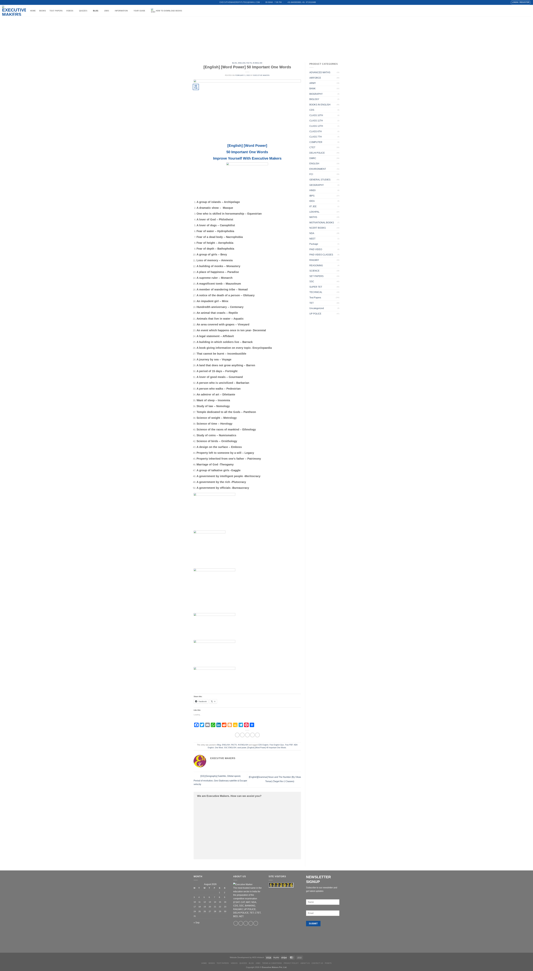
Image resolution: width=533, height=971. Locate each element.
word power (241, 748)
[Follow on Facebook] (498, 2)
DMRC (312, 158)
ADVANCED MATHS (319, 72)
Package (313, 244)
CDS (311, 110)
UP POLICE (315, 314)
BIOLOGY (314, 99)
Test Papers (56, 11)
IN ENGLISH (257, 63)
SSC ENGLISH (230, 748)
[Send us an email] (501, 2)
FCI (311, 174)
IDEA (312, 201)
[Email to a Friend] (247, 735)
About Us (305, 963)
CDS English (263, 745)
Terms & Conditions (272, 963)
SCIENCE (314, 271)
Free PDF (289, 745)
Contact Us (317, 963)
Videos (69, 11)
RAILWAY (314, 260)
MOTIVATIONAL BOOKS (321, 222)
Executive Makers (261, 75)
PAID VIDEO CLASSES (321, 254)
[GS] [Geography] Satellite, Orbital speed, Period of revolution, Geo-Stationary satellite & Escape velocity (220, 780)
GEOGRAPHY (316, 185)
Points (328, 963)
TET (311, 303)
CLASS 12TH (316, 126)
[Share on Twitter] (242, 735)
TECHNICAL (315, 292)
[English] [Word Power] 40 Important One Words (266, 748)
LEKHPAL (314, 212)
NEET (312, 239)
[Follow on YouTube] (506, 2)
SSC (311, 281)
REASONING (316, 265)
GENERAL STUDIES (319, 179)
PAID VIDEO (315, 249)
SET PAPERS (316, 276)
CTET (312, 147)
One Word (219, 748)
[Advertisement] (266, 37)
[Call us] (504, 2)
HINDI (312, 190)
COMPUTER (315, 142)
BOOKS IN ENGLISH (319, 104)
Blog (95, 11)
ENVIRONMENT (317, 169)
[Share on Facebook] (237, 735)
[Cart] (529, 11)
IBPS (312, 196)
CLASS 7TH (315, 137)
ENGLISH (241, 63)
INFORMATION (121, 11)
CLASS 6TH (315, 131)
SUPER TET (315, 287)
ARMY (312, 83)
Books (42, 11)
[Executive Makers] (14, 10)
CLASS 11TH (316, 120)
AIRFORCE (315, 78)
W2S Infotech (258, 957)
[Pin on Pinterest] (252, 735)
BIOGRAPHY (316, 94)
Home (33, 11)
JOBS (106, 11)
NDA (311, 233)
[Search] (4, 2)
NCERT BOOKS (317, 228)
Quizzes (83, 11)
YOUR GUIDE (139, 11)
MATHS (313, 217)
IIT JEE (313, 206)
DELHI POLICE (317, 153)
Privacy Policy (291, 963)
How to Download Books (169, 11)
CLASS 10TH (316, 115)
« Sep (196, 922)
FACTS (249, 63)
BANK (312, 88)
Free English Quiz (277, 745)
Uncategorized (316, 308)
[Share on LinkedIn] (257, 735)
